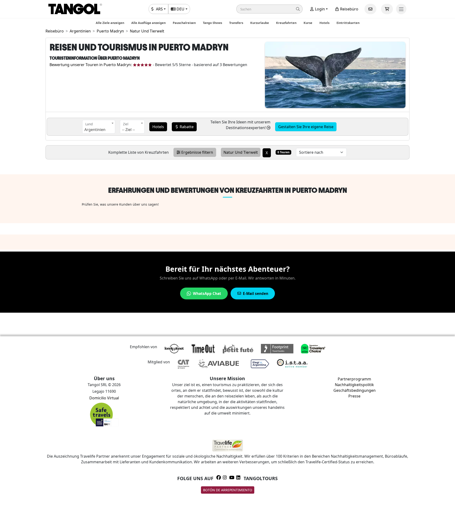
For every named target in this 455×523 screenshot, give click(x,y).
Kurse (308, 23)
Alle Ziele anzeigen (110, 23)
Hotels (324, 23)
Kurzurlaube (259, 23)
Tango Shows (212, 23)
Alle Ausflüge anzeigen (148, 23)
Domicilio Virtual (104, 398)
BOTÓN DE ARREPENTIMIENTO (227, 490)
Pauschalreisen (184, 23)
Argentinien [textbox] (94, 129)
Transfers (236, 23)
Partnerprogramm (354, 379)
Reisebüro (348, 9)
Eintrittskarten (348, 23)
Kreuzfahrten (286, 23)
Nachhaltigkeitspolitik (354, 384)
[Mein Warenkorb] (387, 9)
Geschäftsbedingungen (354, 390)
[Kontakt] (370, 9)
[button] (269, 9)
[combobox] (98, 127)
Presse (354, 396)
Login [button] (319, 9)
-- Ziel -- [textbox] (128, 129)
